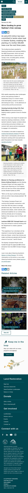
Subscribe (9, 354)
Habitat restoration (7, 16)
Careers (6, 421)
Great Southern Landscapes (12, 389)
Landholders (7, 414)
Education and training (8, 14)
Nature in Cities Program (8, 255)
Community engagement (8, 11)
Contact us (7, 424)
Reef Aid (6, 384)
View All (6, 332)
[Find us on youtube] (11, 435)
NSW (3, 19)
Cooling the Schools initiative (10, 133)
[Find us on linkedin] (7, 435)
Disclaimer (7, 482)
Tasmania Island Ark (9, 386)
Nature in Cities (19, 16)
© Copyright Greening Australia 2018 (11, 479)
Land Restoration (13, 379)
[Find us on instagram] (15, 435)
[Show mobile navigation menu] (26, 2)
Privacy (6, 484)
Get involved (10, 409)
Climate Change (6, 9)
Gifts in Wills (7, 401)
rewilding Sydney (6, 142)
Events (6, 419)
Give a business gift (9, 404)
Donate (20, 1)
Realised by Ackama (10, 486)
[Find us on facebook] (2, 435)
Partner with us (8, 416)
